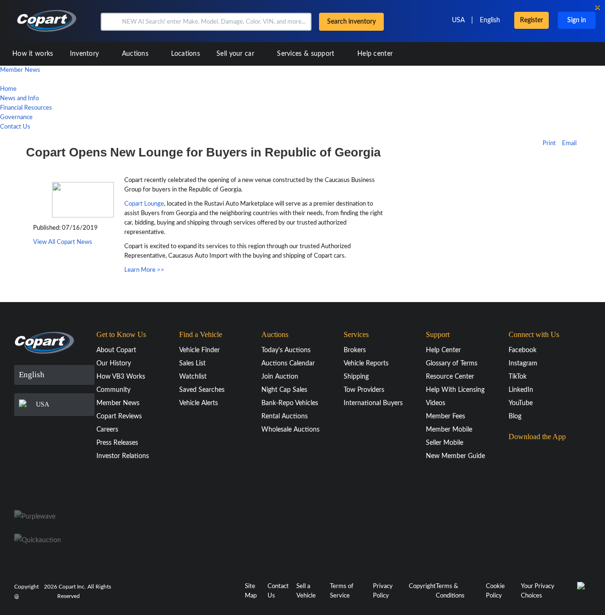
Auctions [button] (136, 54)
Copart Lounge (144, 204)
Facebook (522, 350)
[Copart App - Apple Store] (532, 454)
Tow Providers (364, 390)
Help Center (443, 350)
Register (531, 20)
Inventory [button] (85, 54)
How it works (32, 54)
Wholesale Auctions (290, 429)
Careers (107, 429)
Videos (435, 403)
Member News (20, 70)
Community (113, 390)
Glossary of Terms (451, 363)
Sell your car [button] (236, 54)
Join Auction (279, 376)
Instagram (523, 363)
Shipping (356, 376)
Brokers (355, 350)
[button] (110, 22)
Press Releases (117, 443)
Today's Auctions (286, 350)
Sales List (192, 363)
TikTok (518, 376)
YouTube (521, 403)
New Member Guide (455, 456)
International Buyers (373, 403)
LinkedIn (521, 390)
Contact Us (15, 127)
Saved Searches (202, 390)
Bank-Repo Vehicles (289, 403)
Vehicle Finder (199, 350)
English (490, 20)
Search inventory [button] (351, 21)
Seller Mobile (444, 443)
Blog (515, 416)
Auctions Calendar (288, 363)
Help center (375, 54)
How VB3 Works (120, 376)
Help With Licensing (455, 390)
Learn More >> (144, 270)
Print (549, 143)
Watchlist (193, 376)
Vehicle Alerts (198, 403)
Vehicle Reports (366, 363)
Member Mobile (449, 429)
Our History (113, 363)
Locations (185, 54)
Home (8, 89)
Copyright (422, 586)
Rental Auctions (284, 416)
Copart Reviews (119, 416)
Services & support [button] (307, 54)
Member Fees (445, 416)
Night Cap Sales (284, 390)
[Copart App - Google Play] (532, 481)
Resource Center (450, 376)
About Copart (116, 350)
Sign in (576, 20)
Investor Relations (122, 456)
